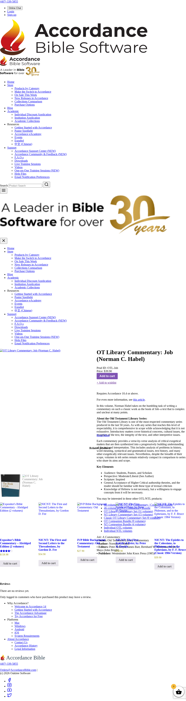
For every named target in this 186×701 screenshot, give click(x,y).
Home (10, 81)
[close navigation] (3, 241)
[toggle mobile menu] (3, 191)
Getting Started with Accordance (33, 127)
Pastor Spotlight (24, 130)
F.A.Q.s (19, 157)
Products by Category (27, 88)
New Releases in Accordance (31, 98)
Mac (17, 622)
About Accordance (18, 639)
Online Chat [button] (15, 8)
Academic (13, 111)
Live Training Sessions (28, 164)
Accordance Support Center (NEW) (35, 150)
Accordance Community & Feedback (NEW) (41, 154)
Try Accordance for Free (29, 616)
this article (139, 399)
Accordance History (26, 645)
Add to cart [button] (10, 563)
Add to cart (107, 376)
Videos (19, 167)
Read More (103, 435)
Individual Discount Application (33, 114)
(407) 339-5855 (9, 1)
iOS (17, 632)
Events (18, 137)
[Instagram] (9, 686)
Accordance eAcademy (28, 134)
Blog (10, 107)
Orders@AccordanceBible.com (18, 669)
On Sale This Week (26, 94)
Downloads (21, 160)
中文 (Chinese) (23, 144)
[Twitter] (9, 696)
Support (11, 147)
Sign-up (11, 14)
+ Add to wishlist (106, 382)
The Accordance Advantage (30, 613)
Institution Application (27, 117)
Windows (20, 626)
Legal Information (25, 648)
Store (10, 85)
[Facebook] (9, 681)
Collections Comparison (28, 101)
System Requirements (27, 635)
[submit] (46, 185)
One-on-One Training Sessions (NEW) (37, 170)
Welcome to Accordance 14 (30, 606)
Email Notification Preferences (32, 177)
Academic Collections (27, 121)
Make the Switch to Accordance (33, 91)
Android (19, 629)
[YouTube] (9, 691)
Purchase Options (25, 104)
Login (10, 11)
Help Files (20, 173)
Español (19, 140)
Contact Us (21, 642)
